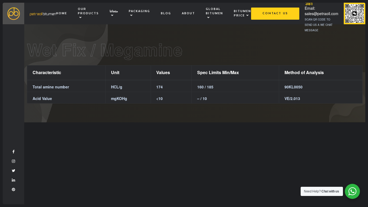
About (188, 13)
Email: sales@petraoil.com (321, 10)
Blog (166, 13)
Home (61, 13)
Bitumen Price (242, 13)
